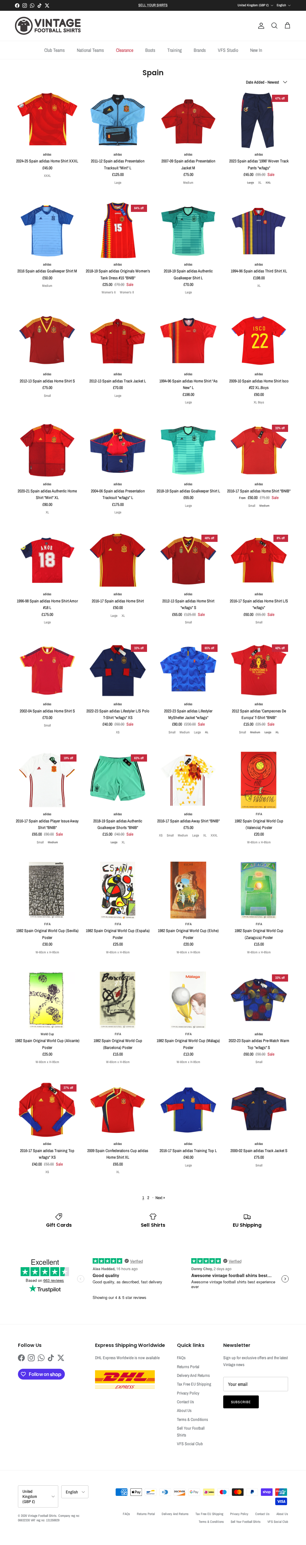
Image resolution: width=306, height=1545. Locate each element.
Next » (160, 1197)
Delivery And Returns (193, 1375)
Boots (150, 50)
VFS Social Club (190, 1443)
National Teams (90, 50)
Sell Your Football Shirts (246, 1522)
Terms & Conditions (192, 1419)
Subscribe (241, 1402)
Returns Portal (188, 1366)
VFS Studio (228, 50)
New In (256, 50)
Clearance (124, 50)
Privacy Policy (188, 1393)
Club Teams (54, 50)
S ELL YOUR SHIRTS (153, 5)
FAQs (181, 1357)
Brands (200, 50)
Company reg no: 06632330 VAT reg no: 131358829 (49, 1518)
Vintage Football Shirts (42, 1516)
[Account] (260, 25)
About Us (184, 1410)
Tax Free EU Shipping (194, 1384)
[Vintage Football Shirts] (48, 26)
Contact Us (185, 1401)
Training (174, 50)
